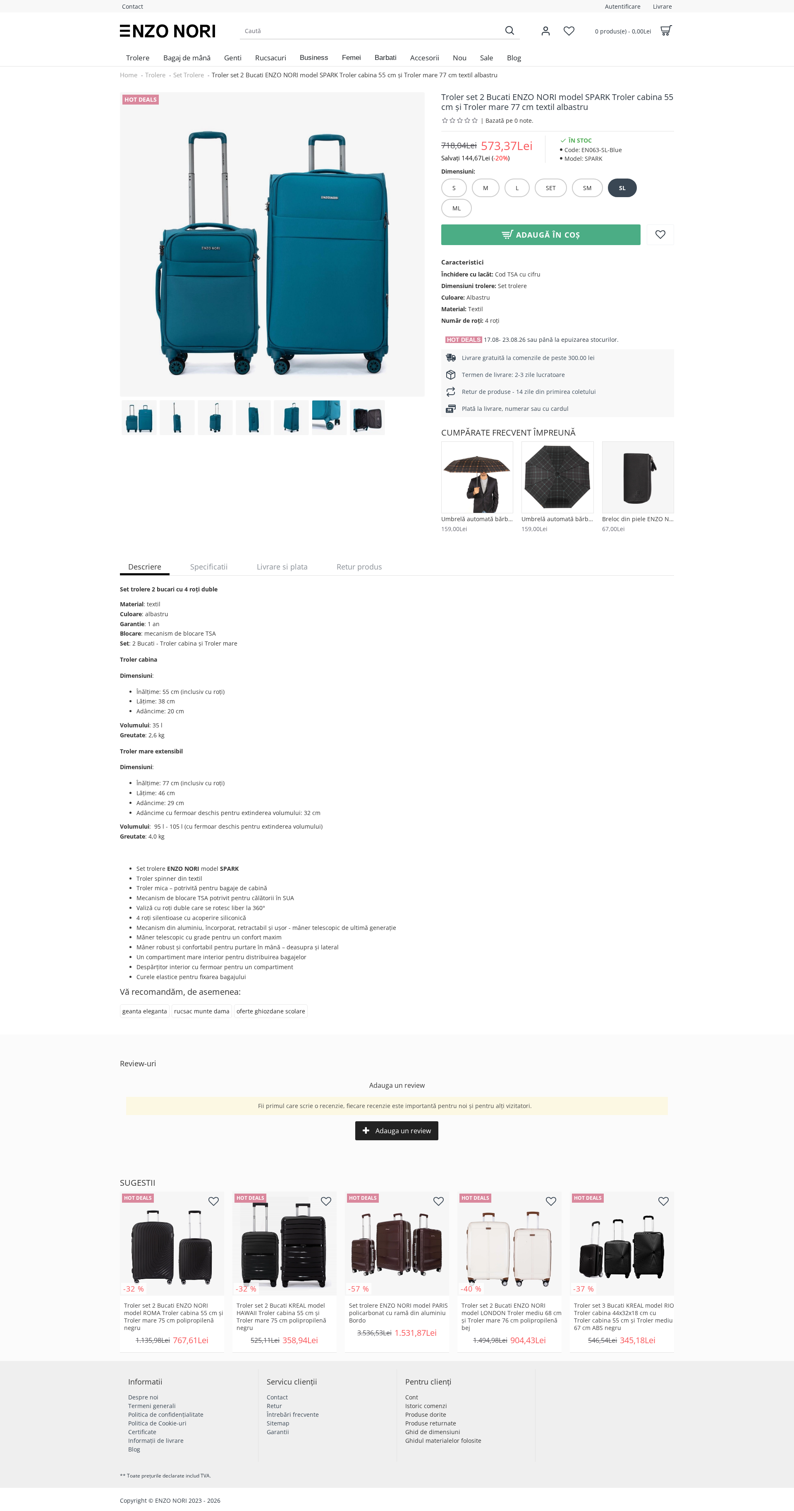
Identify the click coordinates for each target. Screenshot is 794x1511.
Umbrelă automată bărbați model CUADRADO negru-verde (557, 519)
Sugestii (137, 1182)
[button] (314, 58)
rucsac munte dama (202, 1011)
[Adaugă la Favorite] (660, 234)
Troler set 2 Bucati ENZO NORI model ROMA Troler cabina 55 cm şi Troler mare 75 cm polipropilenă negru (173, 1317)
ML (456, 208)
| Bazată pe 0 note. (507, 120)
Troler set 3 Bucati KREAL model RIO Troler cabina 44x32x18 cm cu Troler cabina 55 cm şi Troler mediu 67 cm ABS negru (624, 1317)
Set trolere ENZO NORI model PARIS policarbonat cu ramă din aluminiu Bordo (398, 1313)
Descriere (144, 567)
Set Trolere (188, 75)
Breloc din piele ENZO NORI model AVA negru (638, 519)
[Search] (509, 31)
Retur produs (359, 567)
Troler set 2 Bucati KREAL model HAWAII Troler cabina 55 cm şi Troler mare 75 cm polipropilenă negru (281, 1317)
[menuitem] (138, 58)
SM (587, 188)
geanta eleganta (144, 1011)
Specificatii (209, 567)
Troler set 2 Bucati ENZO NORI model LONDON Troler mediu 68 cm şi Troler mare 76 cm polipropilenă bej (512, 1317)
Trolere (155, 75)
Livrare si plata (282, 567)
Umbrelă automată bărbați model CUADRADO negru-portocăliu (477, 519)
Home (128, 75)
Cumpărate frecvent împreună (508, 432)
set (551, 188)
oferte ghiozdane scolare (271, 1011)
